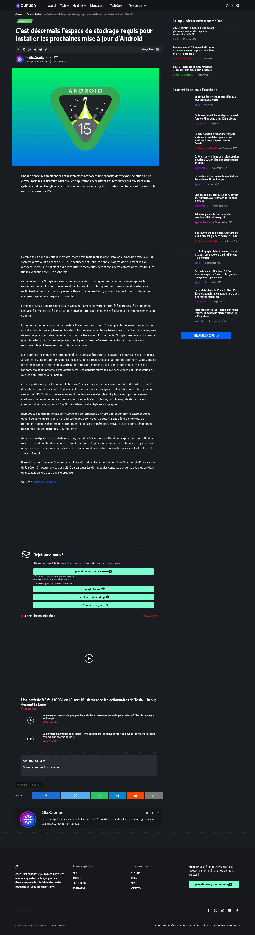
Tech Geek (116, 5)
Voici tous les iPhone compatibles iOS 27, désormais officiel (215, 98)
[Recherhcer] (236, 5)
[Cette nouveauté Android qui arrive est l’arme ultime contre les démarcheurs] (182, 121)
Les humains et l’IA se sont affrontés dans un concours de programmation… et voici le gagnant (194, 50)
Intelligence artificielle (184, 58)
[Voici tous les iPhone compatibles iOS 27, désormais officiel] (182, 102)
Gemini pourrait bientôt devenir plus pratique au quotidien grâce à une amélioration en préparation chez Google (215, 139)
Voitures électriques (183, 74)
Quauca (18, 14)
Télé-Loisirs (136, 5)
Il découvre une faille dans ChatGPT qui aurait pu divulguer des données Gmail (216, 234)
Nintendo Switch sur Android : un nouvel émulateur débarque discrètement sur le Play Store (217, 313)
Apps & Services (203, 222)
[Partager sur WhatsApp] (29, 49)
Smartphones (201, 123)
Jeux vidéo (200, 321)
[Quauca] (27, 5)
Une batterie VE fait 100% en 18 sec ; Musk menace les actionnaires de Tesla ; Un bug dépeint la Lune (89, 701)
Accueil (52, 5)
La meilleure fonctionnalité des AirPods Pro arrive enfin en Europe (216, 178)
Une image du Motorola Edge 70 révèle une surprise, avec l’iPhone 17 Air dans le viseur (216, 198)
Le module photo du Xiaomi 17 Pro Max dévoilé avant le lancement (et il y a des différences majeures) (217, 293)
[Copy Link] (46, 49)
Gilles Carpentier (36, 57)
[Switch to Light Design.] (227, 5)
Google (37, 784)
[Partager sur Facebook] (18, 49)
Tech (63, 5)
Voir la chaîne (149, 615)
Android (38, 14)
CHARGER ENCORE (204, 335)
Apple (176, 39)
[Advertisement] (89, 224)
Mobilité (78, 5)
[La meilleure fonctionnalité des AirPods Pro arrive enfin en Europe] (182, 181)
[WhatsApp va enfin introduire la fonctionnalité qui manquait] (182, 219)
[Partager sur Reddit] (40, 49)
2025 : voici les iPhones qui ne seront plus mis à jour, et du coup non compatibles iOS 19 (193, 31)
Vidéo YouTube (28, 708)
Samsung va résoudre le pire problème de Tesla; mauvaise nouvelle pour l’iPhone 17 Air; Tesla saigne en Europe (99, 717)
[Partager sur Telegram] (35, 49)
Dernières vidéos (39, 616)
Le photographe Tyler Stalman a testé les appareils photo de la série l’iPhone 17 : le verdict (216, 254)
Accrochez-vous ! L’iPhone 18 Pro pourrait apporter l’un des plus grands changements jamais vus (216, 274)
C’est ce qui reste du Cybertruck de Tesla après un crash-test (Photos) (192, 68)
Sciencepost (96, 5)
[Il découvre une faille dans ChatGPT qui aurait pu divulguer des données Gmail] (182, 238)
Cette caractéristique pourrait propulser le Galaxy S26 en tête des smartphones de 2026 (217, 159)
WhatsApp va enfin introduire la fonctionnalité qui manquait (213, 216)
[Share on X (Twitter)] (23, 49)
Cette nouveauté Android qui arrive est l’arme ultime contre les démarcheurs (216, 117)
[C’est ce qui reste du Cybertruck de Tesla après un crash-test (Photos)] (230, 72)
